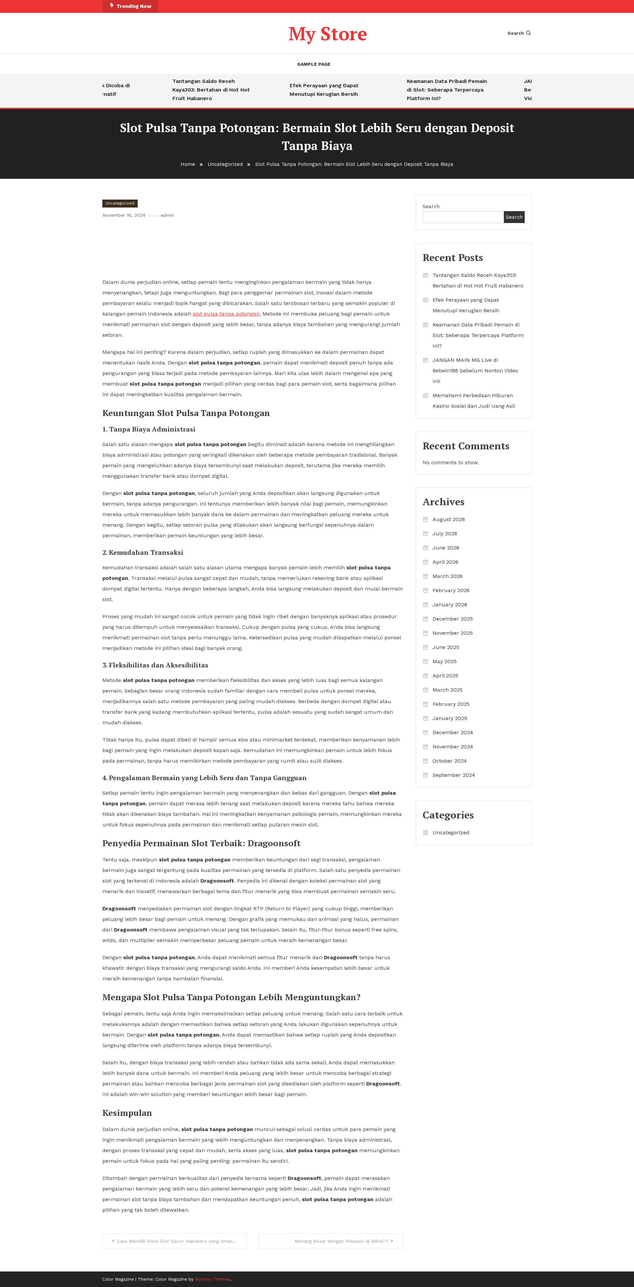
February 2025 (451, 704)
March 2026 (448, 576)
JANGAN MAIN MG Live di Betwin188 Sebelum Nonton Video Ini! (475, 370)
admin (167, 215)
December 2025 (453, 619)
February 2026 (451, 590)
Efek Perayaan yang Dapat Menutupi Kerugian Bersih (311, 89)
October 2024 (450, 761)
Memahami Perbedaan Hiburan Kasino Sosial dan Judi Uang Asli (474, 400)
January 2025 (450, 718)
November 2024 (453, 746)
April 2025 (445, 675)
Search (516, 33)
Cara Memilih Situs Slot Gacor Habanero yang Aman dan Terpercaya (182, 1241)
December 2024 (453, 732)
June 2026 (446, 548)
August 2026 (449, 519)
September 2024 (454, 775)
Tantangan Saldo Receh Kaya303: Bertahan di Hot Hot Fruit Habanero (198, 89)
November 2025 (453, 633)
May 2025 (445, 661)
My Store (328, 33)
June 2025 (446, 647)
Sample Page (314, 64)
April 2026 (445, 562)
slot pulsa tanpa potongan (226, 314)
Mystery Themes (212, 1279)
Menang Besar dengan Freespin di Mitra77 (341, 1241)
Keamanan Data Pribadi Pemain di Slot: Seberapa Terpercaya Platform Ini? (434, 89)
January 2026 (450, 604)
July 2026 (445, 533)
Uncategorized (120, 203)
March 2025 (448, 690)
